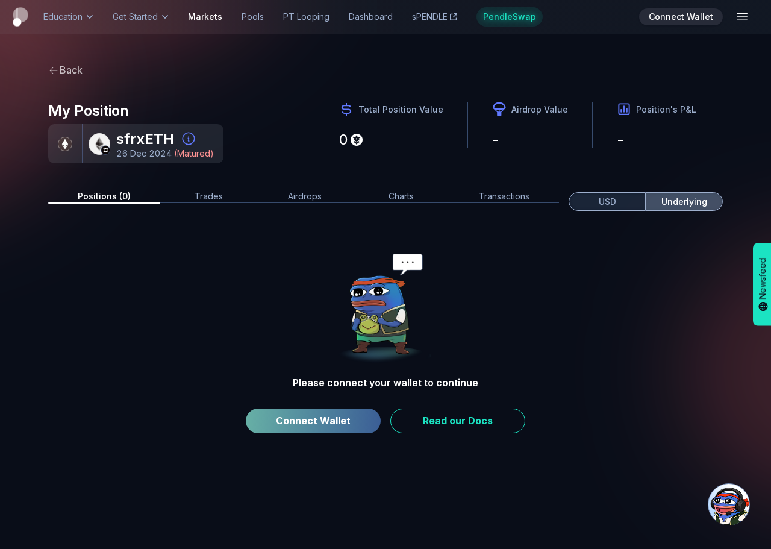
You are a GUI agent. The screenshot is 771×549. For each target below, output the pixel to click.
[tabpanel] (385, 347)
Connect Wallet (313, 421)
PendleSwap (509, 16)
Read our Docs (458, 421)
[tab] (104, 196)
